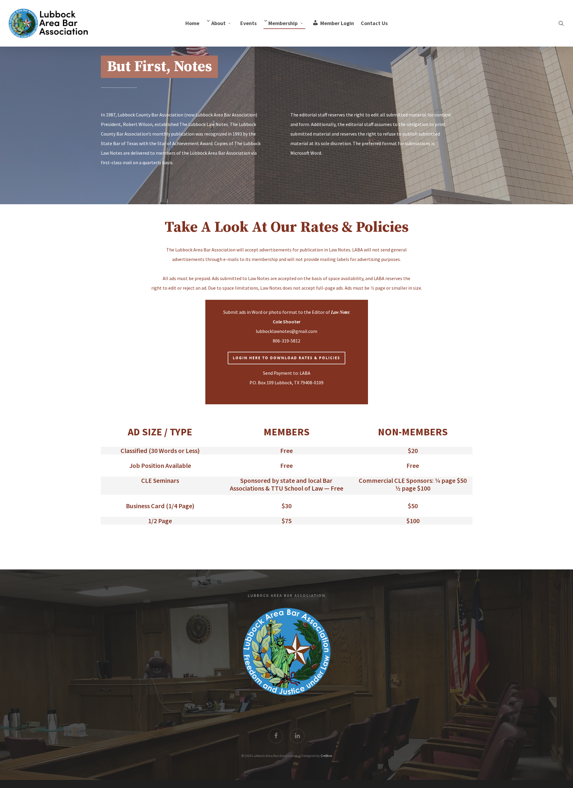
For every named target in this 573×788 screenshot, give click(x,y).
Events (248, 23)
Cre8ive (326, 755)
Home (192, 23)
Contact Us (374, 23)
